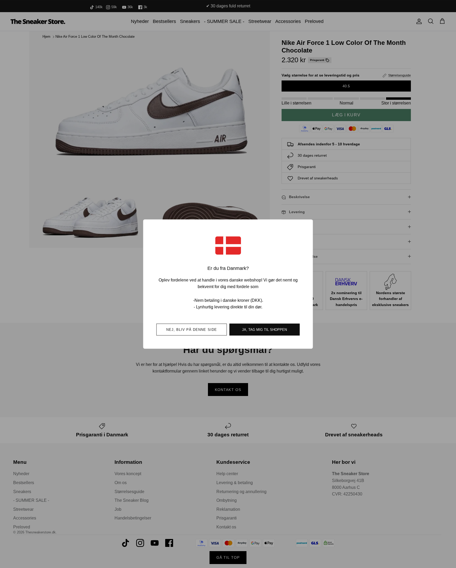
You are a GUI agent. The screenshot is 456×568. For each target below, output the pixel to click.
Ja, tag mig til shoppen (264, 329)
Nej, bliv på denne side (191, 329)
